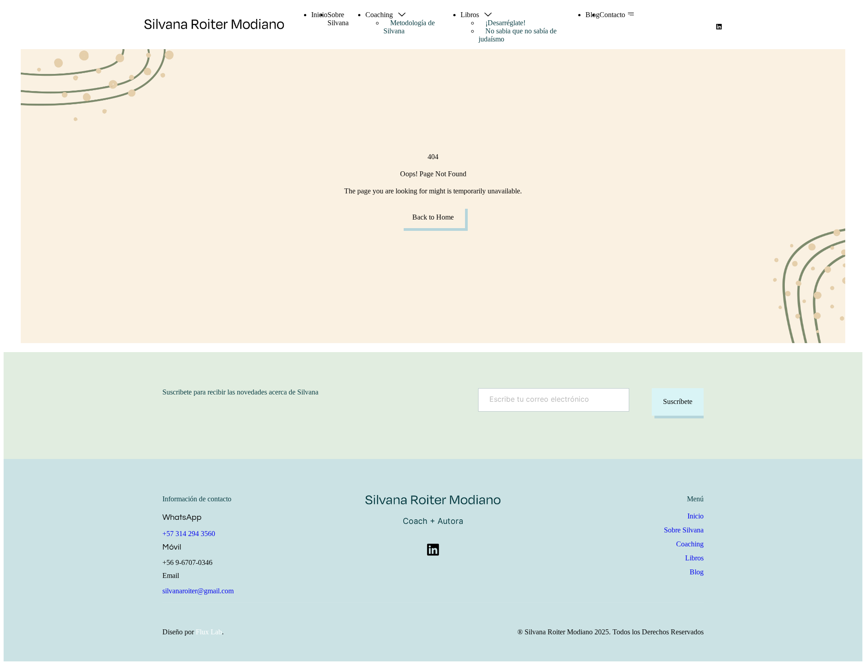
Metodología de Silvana (409, 27)
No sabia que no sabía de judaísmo (518, 35)
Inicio (319, 14)
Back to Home (433, 217)
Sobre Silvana (338, 19)
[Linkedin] (719, 26)
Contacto (612, 14)
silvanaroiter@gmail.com (198, 591)
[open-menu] (630, 14)
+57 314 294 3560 (188, 533)
